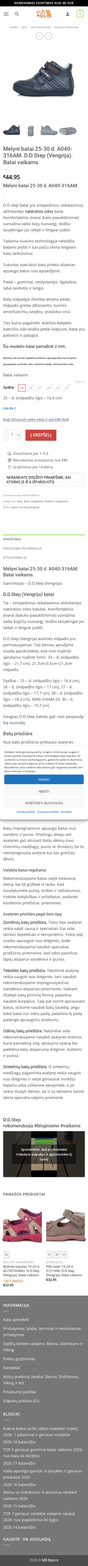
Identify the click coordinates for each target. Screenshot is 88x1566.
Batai (24, 27)
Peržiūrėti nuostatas (44, 803)
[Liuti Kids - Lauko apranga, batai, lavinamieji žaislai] (44, 14)
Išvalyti (80, 381)
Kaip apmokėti (16, 1319)
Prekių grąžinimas (19, 1358)
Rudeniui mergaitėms (66, 27)
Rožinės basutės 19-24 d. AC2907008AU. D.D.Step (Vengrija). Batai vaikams (21, 1270)
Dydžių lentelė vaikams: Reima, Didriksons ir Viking (43, 1346)
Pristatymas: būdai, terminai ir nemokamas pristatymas (42, 1331)
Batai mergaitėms (41, 27)
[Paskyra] (67, 14)
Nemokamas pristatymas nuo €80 (40, 460)
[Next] (84, 1248)
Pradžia (13, 27)
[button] (6, 14)
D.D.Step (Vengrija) (29, 507)
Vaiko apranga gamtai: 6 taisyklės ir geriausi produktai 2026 (42, 1474)
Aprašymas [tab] (12, 539)
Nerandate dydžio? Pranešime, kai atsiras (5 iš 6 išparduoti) (39, 479)
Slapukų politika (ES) (21, 1400)
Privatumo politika (48, 811)
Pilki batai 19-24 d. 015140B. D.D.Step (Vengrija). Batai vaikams (64, 1270)
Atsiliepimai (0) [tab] (15, 557)
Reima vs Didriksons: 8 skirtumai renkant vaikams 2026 (40, 1495)
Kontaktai (66, 811)
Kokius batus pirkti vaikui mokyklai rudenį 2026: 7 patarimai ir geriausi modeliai (40, 1431)
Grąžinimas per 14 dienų (33, 467)
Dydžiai (8, 387)
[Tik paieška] (16, 14)
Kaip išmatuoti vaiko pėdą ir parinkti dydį (36, 419)
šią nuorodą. (14, 722)
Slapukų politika (25, 811)
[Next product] (39, 36)
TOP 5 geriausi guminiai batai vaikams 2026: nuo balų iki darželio (43, 1452)
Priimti (44, 779)
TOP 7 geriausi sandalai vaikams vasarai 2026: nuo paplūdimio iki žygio (39, 1516)
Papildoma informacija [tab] (22, 548)
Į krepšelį (41, 435)
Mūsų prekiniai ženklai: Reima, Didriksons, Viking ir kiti (41, 1379)
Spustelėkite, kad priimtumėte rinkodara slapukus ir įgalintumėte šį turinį (44, 1154)
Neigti (44, 791)
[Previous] (3, 1248)
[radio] (21, 388)
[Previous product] (48, 36)
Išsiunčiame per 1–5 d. (31, 453)
